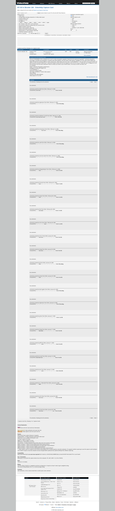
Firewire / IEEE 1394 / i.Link (27, 23)
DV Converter (22, 25)
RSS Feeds (66, 502)
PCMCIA (74, 22)
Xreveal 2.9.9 (59, 479)
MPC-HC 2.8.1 (43, 486)
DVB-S (21, 22)
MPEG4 (20, 30)
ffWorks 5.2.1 (59, 496)
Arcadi (40, 356)
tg (39, 262)
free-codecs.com (59, 507)
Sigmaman (41, 302)
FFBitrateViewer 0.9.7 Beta (46, 479)
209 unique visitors (32, 485)
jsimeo (40, 276)
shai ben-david (42, 155)
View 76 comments (88, 51)
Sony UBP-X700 (76, 494)
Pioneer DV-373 (76, 481)
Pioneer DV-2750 (76, 483)
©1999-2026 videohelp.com (57, 510)
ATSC (39, 22)
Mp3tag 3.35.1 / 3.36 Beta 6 (62, 491)
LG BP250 (75, 487)
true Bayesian (42, 465)
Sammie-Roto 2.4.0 (44, 493)
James (40, 316)
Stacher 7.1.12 (59, 481)
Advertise (58, 502)
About (53, 502)
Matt (40, 89)
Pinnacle (41, 182)
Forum (34, 3)
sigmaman (41, 102)
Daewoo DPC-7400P (77, 496)
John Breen (41, 396)
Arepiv (40, 196)
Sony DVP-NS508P (76, 489)
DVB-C (35, 22)
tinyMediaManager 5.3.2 (45, 484)
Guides (60, 3)
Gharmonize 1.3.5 (44, 491)
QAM (48, 22)
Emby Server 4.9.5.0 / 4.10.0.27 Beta (47, 498)
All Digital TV (22, 21)
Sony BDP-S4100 (76, 491)
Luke (40, 142)
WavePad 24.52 (44, 495)
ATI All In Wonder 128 (22, 51)
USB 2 (73, 26)
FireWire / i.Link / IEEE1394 (78, 27)
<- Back (91, 82)
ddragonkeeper (42, 169)
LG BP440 (75, 492)
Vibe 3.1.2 (59, 485)
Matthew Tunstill (43, 115)
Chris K (41, 236)
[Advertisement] (57, 41)
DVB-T (30, 22)
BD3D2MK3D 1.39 (60, 492)
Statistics (72, 502)
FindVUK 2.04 (59, 489)
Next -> (95, 82)
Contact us (42, 502)
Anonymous (42, 129)
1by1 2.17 (59, 483)
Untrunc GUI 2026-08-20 (61, 494)
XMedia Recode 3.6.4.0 (45, 497)
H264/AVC (21, 31)
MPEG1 (20, 27)
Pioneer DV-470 (76, 479)
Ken (40, 369)
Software (42, 3)
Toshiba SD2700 (76, 485)
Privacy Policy (48, 502)
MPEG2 (20, 29)
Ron (40, 209)
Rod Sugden (42, 289)
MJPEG (20, 26)
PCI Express (74, 21)
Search (37, 502)
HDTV (44, 22)
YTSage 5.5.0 (59, 487)
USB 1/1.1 (74, 25)
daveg (40, 249)
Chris (40, 222)
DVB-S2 (25, 22)
